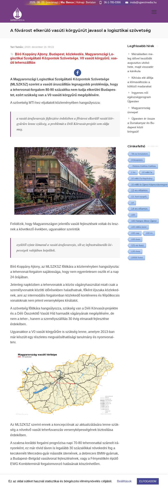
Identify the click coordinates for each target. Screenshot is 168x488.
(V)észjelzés (137, 160)
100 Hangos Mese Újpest (144, 221)
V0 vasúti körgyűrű (94, 58)
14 (132, 203)
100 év (149, 233)
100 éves (135, 239)
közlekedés (75, 54)
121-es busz (137, 245)
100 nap (135, 233)
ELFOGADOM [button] (147, 481)
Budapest (56, 54)
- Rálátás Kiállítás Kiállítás (143, 166)
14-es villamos (139, 208)
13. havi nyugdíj (138, 196)
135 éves (135, 251)
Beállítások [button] (124, 481)
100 (133, 215)
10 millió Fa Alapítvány (141, 178)
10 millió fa (147, 172)
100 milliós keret (138, 227)
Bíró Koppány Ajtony (31, 54)
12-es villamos (139, 190)
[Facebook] (77, 72)
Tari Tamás (16, 47)
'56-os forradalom (139, 154)
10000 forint (137, 257)
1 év (133, 172)
